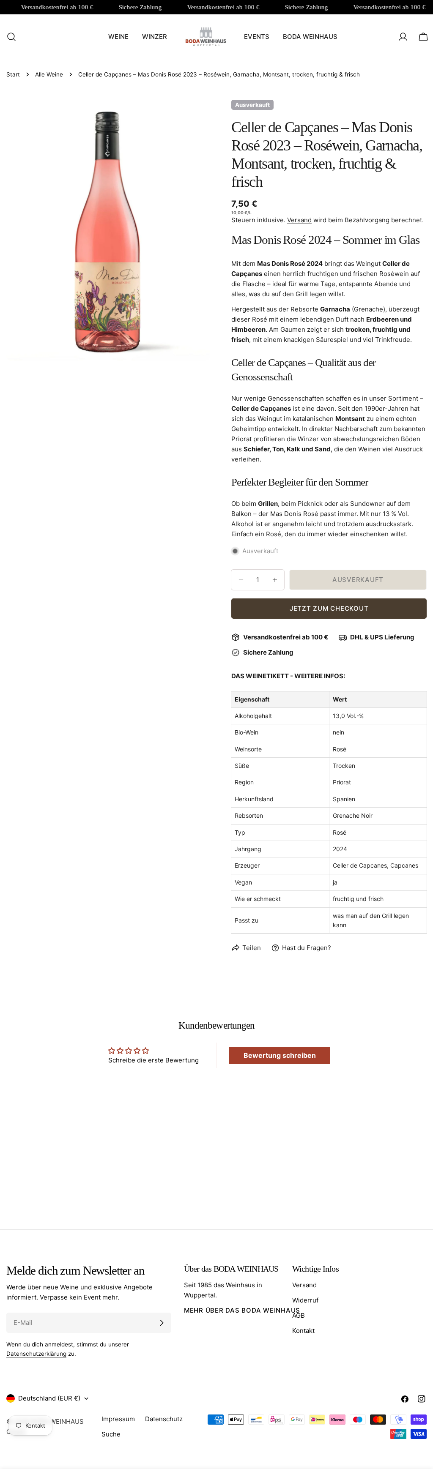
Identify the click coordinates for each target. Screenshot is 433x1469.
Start (13, 74)
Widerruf (305, 1300)
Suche (111, 1434)
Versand (299, 220)
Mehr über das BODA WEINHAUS (242, 1310)
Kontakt (303, 1331)
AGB (298, 1315)
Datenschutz (164, 1419)
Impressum (118, 1419)
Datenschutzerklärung (36, 1353)
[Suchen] (8, 36)
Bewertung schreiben (280, 1055)
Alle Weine (49, 74)
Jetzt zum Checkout (329, 608)
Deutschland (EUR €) (49, 1398)
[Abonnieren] (161, 1323)
